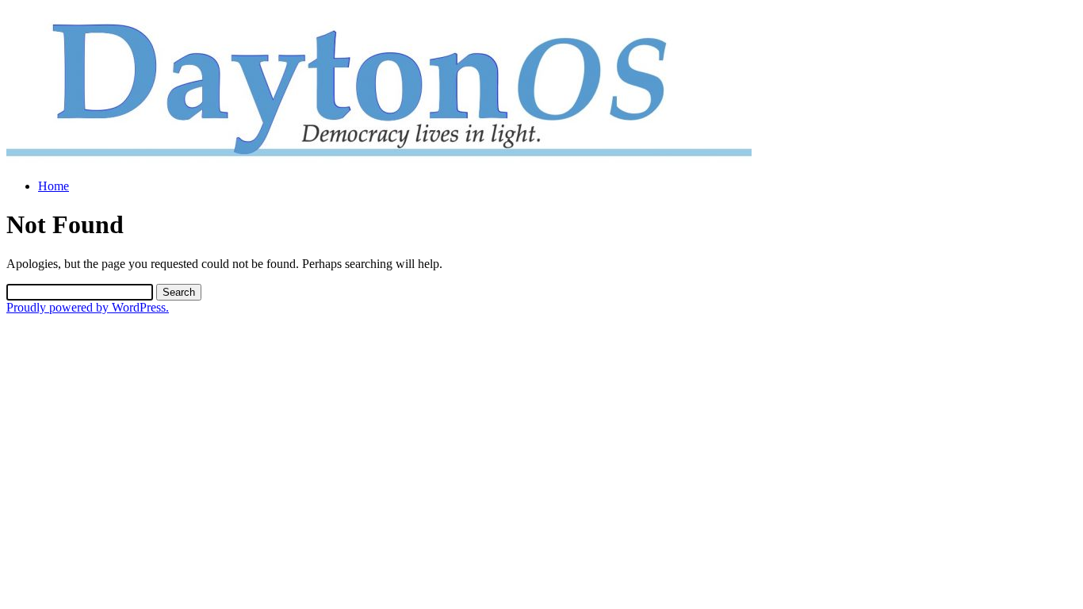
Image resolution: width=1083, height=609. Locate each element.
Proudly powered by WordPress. (87, 307)
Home (53, 186)
